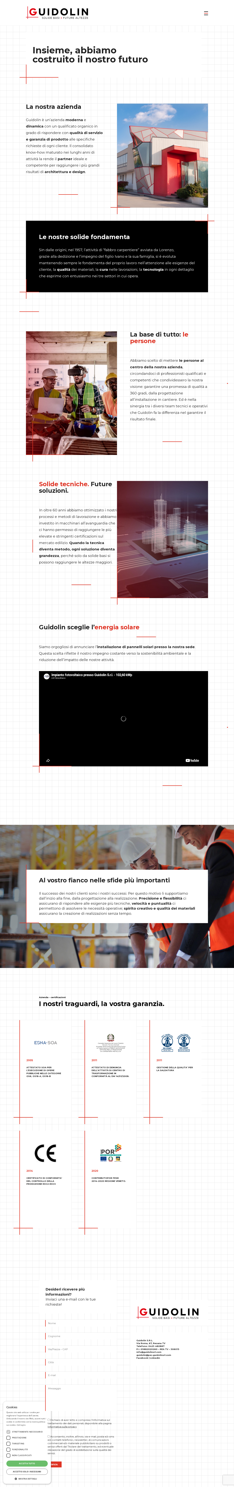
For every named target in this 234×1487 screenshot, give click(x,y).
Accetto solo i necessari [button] (27, 1471)
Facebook (142, 1358)
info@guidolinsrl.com (148, 1352)
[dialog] (27, 1442)
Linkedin (155, 1358)
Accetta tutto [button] (27, 1463)
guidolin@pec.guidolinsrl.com (153, 1355)
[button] (206, 13)
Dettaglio (21, 1425)
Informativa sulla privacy (62, 1426)
